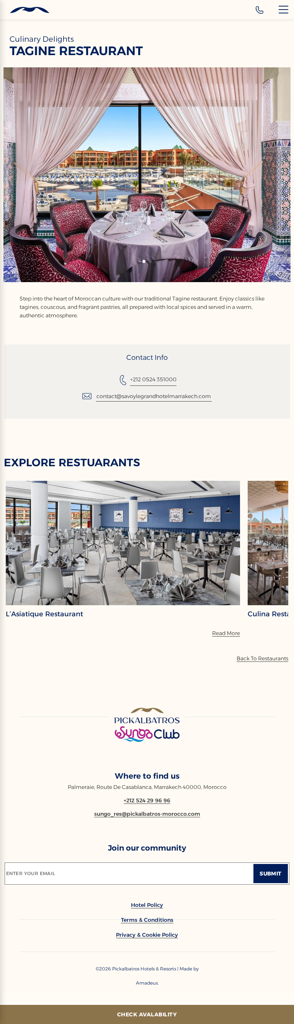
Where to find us (147, 776)
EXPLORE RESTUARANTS (72, 462)
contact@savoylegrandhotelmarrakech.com (153, 396)
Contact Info (147, 357)
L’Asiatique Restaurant (44, 614)
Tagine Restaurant (76, 51)
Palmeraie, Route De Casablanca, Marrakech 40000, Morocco (147, 787)
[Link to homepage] (147, 726)
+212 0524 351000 (153, 379)
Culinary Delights (42, 39)
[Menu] (283, 9)
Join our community (147, 848)
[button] (143, 261)
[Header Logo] (24, 10)
